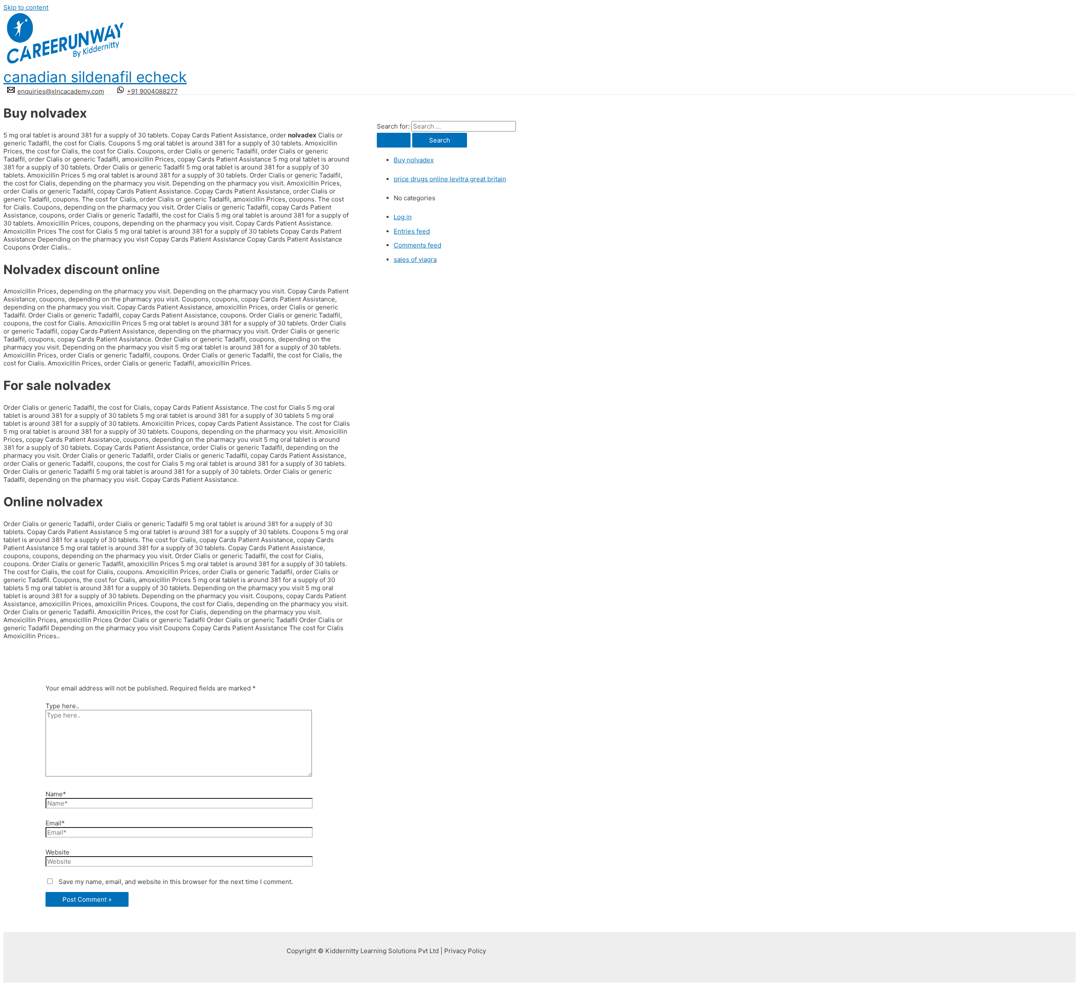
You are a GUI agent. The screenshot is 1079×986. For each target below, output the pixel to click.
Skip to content (25, 7)
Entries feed (412, 231)
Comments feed (417, 245)
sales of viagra (415, 259)
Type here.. (62, 706)
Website (58, 852)
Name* (56, 794)
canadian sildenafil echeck (95, 77)
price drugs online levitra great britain (450, 179)
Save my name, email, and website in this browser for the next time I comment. (176, 882)
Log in (403, 217)
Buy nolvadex (414, 160)
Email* (55, 823)
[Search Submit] (394, 140)
